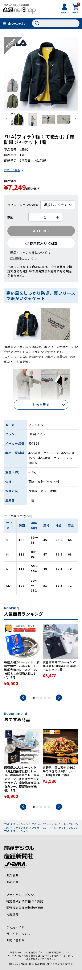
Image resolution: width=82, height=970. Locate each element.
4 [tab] (45, 698)
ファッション (20, 824)
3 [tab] (41, 698)
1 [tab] (34, 698)
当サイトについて (18, 933)
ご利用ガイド (15, 927)
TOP (7, 824)
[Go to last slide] (6, 119)
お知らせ (12, 875)
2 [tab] (37, 698)
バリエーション (18, 205)
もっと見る (41, 404)
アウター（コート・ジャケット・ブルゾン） (56, 824)
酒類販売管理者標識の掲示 (24, 908)
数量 (10, 217)
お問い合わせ (15, 940)
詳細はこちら (12, 170)
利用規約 (12, 914)
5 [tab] (49, 698)
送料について (24, 258)
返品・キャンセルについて (28, 252)
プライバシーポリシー (21, 895)
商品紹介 (12, 882)
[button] (17, 119)
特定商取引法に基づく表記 (24, 901)
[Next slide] (76, 119)
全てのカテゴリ (17, 23)
